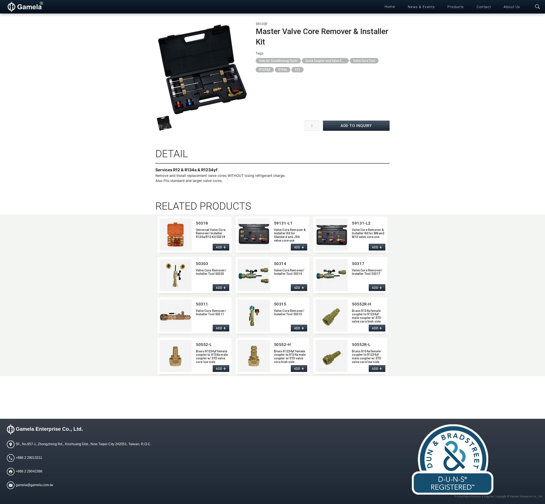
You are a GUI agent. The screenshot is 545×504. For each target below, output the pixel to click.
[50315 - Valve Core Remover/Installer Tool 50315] (254, 315)
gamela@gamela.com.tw (34, 485)
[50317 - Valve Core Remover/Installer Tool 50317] (332, 275)
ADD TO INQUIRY (356, 125)
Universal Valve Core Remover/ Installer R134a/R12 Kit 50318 (210, 233)
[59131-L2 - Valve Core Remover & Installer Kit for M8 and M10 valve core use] (332, 235)
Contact (484, 7)
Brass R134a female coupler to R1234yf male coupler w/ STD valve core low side (366, 356)
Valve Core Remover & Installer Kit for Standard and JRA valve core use (290, 235)
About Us (512, 7)
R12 (297, 69)
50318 (202, 223)
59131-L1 (283, 223)
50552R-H (361, 304)
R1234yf (264, 69)
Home (390, 7)
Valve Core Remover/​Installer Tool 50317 (367, 272)
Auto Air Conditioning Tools (278, 60)
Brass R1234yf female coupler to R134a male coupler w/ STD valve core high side (290, 356)
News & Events (421, 7)
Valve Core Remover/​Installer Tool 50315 (289, 312)
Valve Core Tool (364, 60)
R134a (282, 69)
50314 (280, 263)
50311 (202, 304)
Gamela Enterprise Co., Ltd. (49, 429)
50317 (358, 263)
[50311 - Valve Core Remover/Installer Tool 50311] (176, 315)
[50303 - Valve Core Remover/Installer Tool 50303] (176, 275)
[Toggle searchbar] (537, 7)
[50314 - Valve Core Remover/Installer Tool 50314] (254, 275)
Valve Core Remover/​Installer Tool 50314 (289, 272)
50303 (202, 263)
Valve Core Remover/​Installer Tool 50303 (211, 272)
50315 (280, 304)
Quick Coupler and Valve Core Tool (327, 60)
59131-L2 (361, 223)
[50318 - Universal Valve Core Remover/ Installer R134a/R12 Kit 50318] (176, 235)
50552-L (204, 344)
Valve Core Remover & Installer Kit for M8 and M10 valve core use (368, 233)
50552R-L (361, 344)
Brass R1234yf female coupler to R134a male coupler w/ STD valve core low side (212, 356)
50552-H (282, 344)
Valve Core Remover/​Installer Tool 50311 (211, 312)
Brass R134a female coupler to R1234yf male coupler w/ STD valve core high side (366, 316)
